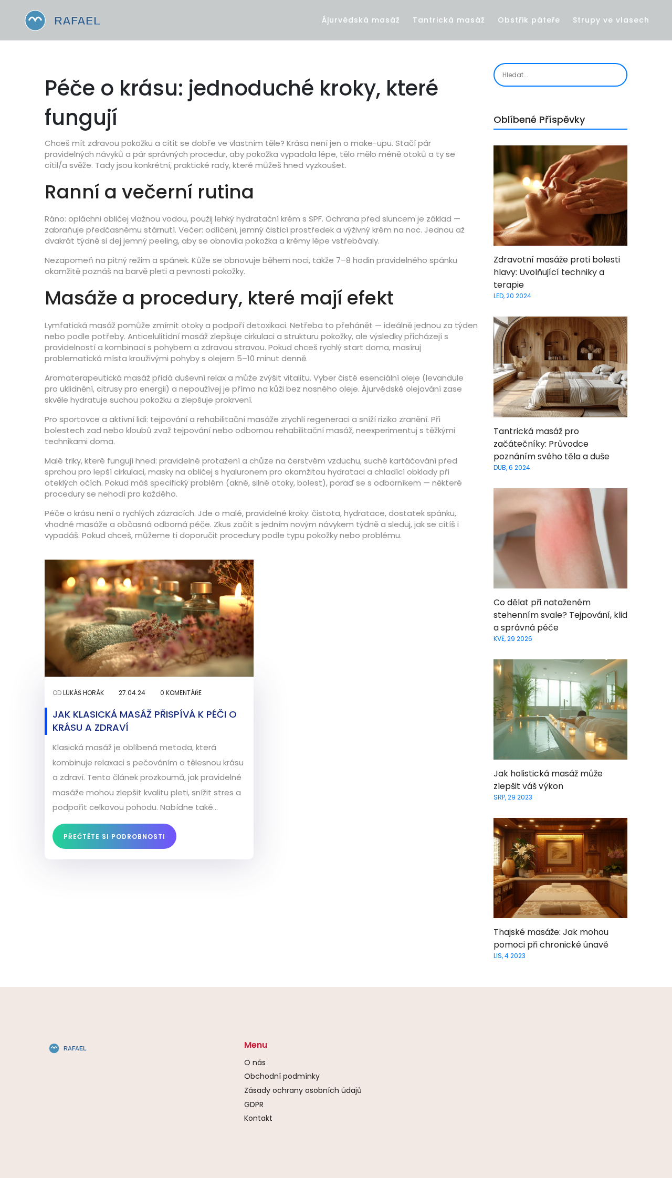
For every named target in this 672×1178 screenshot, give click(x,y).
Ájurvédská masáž (361, 20)
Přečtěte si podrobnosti (114, 836)
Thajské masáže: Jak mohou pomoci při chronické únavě (551, 938)
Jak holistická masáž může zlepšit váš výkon (548, 779)
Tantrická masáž (449, 20)
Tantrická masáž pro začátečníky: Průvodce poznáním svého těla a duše (552, 443)
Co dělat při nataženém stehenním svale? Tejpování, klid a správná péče (560, 615)
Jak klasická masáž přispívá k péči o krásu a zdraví (144, 721)
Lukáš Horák (83, 692)
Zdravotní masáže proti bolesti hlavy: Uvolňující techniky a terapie (557, 272)
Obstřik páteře (529, 20)
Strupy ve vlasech (611, 20)
